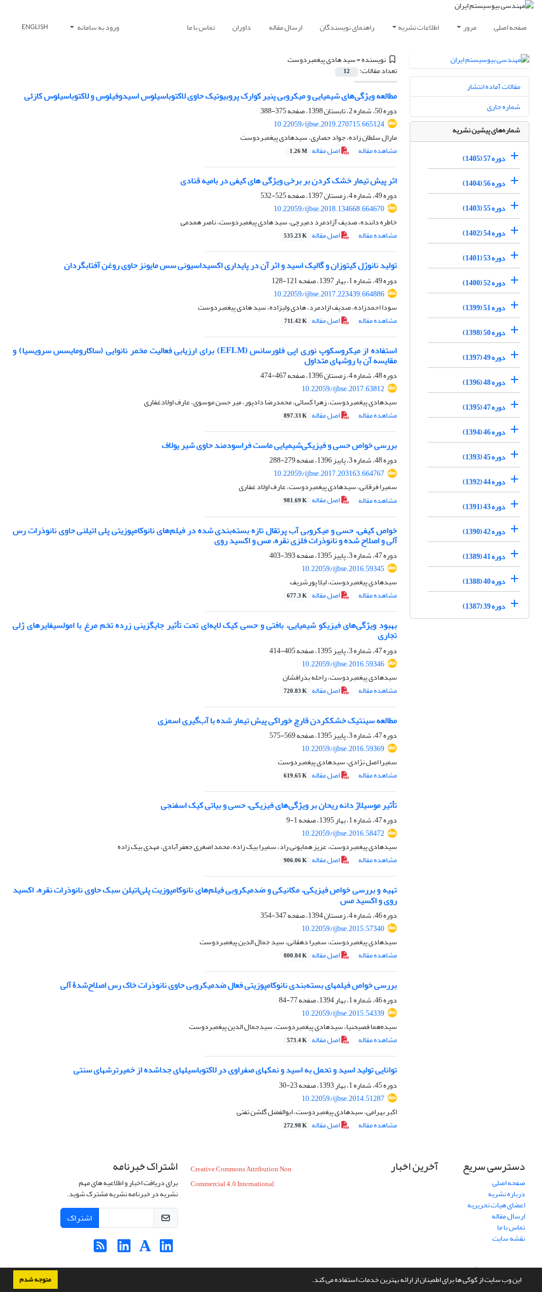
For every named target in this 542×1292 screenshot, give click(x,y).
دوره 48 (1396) (484, 382)
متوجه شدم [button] (35, 1279)
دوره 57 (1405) (484, 158)
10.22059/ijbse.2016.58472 (343, 833)
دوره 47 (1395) (484, 407)
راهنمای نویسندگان (347, 27)
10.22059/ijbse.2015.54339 (343, 1013)
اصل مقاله (315, 150)
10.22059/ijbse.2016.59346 (343, 664)
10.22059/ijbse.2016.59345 (343, 569)
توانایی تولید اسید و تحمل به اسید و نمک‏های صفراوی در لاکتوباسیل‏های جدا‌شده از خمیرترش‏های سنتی (235, 1070)
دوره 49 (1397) (484, 357)
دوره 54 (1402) (484, 233)
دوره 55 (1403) (484, 208)
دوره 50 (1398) (484, 333)
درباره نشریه (506, 1194)
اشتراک (79, 1218)
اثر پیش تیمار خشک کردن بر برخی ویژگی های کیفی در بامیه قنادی (288, 180)
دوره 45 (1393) (484, 457)
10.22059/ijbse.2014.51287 (343, 1098)
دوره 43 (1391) (484, 507)
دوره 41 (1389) (484, 556)
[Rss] (100, 1249)
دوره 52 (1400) (484, 283)
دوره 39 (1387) (484, 606)
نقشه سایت (508, 1238)
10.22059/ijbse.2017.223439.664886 (329, 294)
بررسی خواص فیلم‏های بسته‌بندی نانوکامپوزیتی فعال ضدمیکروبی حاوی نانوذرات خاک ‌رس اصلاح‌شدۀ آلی (228, 985)
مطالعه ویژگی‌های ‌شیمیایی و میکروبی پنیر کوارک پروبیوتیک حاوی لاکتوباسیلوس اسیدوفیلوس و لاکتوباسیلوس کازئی (210, 96)
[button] (309, 1280)
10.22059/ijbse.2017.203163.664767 (329, 473)
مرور (469, 27)
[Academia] (145, 1249)
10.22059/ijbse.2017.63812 (343, 389)
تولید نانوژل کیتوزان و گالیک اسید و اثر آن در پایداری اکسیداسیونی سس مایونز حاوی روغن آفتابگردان (230, 265)
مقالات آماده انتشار (493, 86)
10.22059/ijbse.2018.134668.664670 (329, 209)
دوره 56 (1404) (484, 183)
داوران (241, 27)
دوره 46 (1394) (484, 432)
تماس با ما (201, 27)
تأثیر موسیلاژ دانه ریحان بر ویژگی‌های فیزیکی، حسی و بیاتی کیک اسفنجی (279, 805)
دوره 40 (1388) (484, 581)
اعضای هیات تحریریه (496, 1205)
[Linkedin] (166, 1249)
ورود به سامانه (97, 27)
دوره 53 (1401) (484, 258)
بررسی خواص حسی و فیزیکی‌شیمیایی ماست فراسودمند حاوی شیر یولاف (279, 445)
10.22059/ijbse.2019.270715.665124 (329, 124)
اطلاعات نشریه (418, 27)
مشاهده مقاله (377, 150)
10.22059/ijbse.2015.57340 (343, 928)
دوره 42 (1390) (484, 532)
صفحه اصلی (510, 27)
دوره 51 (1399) (484, 308)
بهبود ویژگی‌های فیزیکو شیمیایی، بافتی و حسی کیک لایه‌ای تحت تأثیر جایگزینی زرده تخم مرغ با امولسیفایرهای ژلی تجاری (205, 630)
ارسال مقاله (285, 27)
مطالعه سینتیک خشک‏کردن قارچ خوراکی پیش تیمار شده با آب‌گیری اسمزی (277, 720)
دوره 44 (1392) (484, 482)
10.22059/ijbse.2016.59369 (343, 749)
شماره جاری (503, 107)
